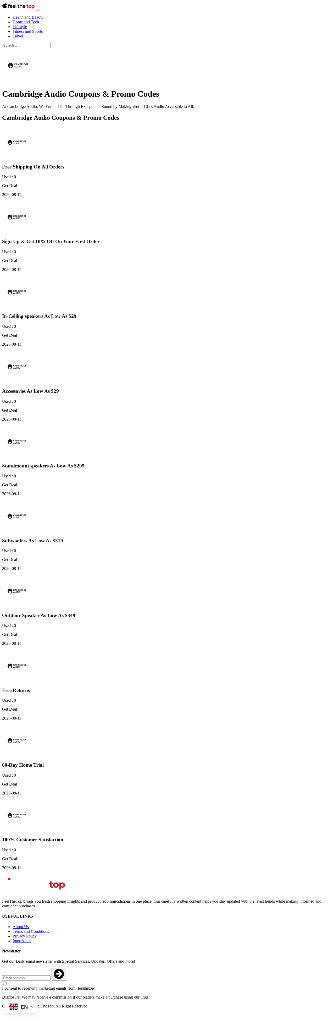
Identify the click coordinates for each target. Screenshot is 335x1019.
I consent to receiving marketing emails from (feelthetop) (48, 988)
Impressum (22, 941)
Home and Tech (26, 22)
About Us (21, 926)
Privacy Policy (25, 936)
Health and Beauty (28, 17)
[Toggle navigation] (38, 9)
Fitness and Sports (28, 31)
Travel (18, 36)
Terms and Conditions (31, 931)
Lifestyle (20, 26)
